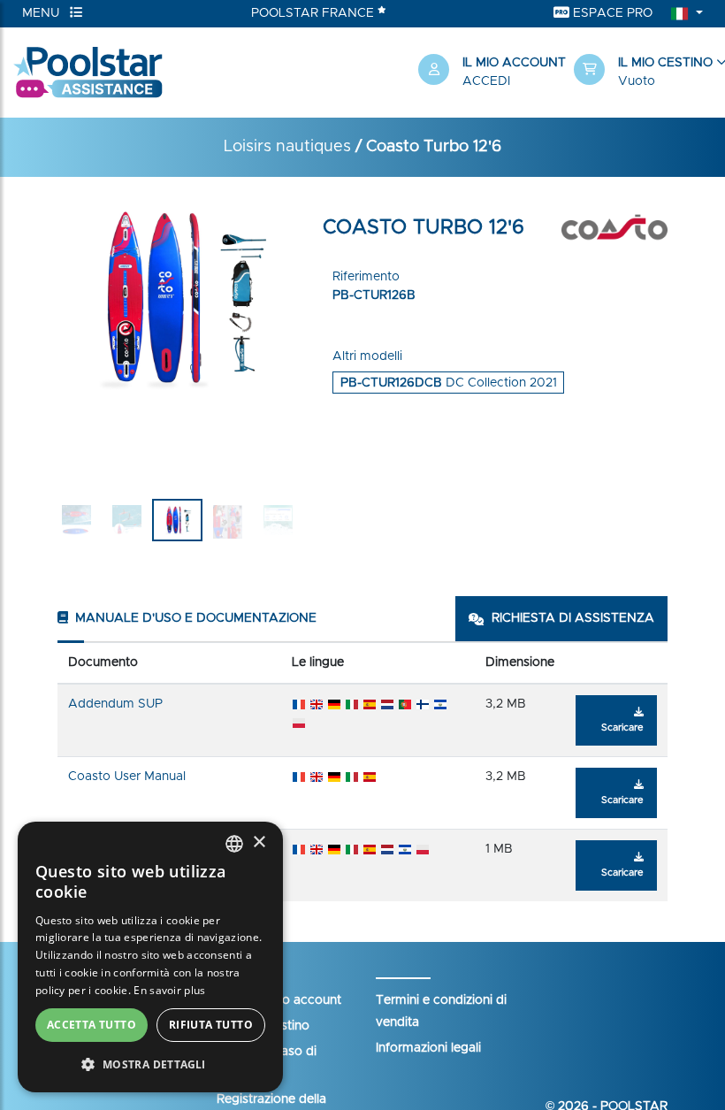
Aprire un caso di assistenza (267, 1062)
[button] (643, 72)
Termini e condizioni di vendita (441, 1011)
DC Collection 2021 (448, 383)
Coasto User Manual (127, 776)
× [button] (258, 842)
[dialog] (150, 957)
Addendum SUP (115, 704)
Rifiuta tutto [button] (211, 1024)
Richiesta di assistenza (573, 618)
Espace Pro (610, 13)
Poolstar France (314, 13)
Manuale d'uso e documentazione (194, 618)
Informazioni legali (428, 1048)
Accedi (486, 81)
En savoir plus (169, 990)
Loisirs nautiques (287, 147)
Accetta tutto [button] (91, 1024)
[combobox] (234, 844)
